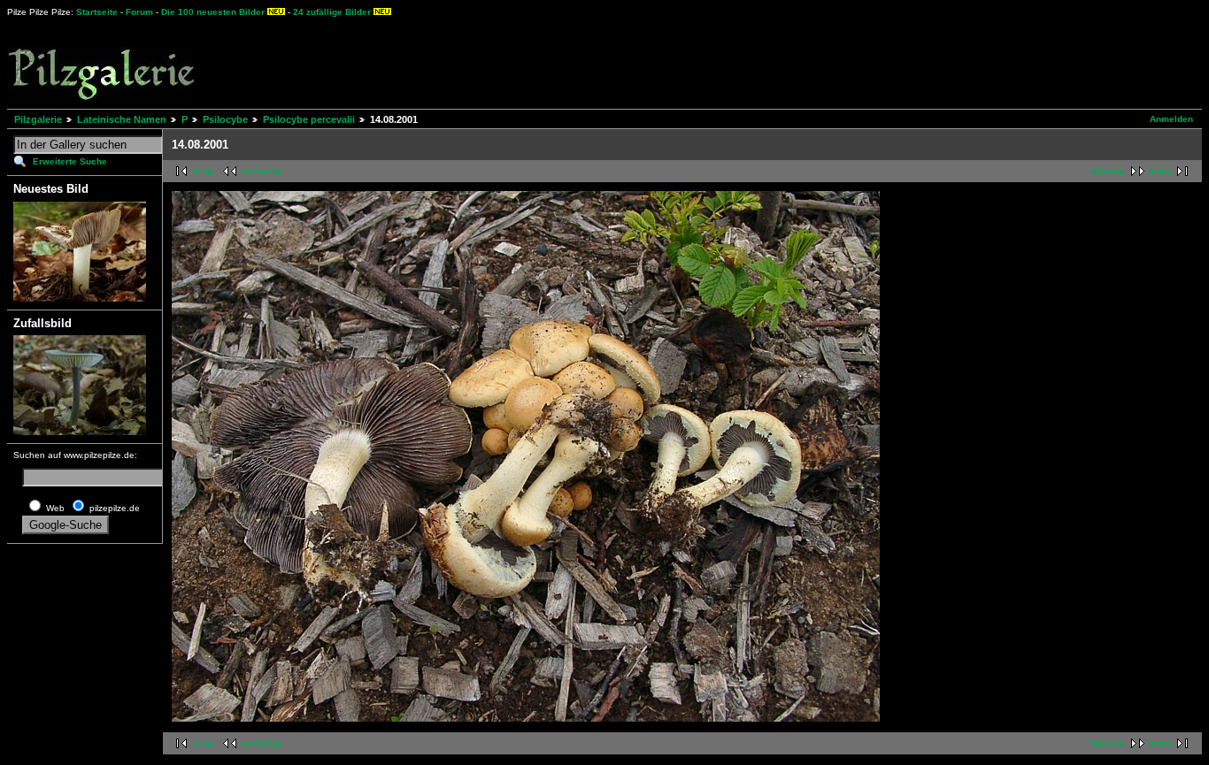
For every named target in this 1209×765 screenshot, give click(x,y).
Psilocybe (225, 119)
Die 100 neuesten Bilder (213, 12)
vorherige (262, 171)
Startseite (97, 12)
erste (204, 171)
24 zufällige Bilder (332, 12)
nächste (1107, 171)
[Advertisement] (656, 62)
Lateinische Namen (121, 119)
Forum (139, 12)
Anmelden (1171, 119)
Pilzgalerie (38, 119)
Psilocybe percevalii (309, 119)
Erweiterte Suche (70, 161)
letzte (1160, 171)
